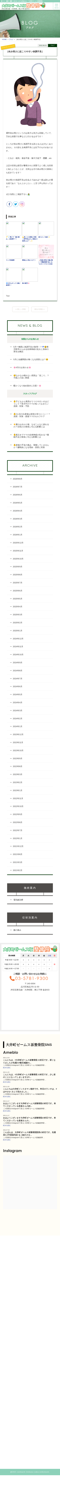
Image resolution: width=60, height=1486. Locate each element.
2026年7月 (17, 487)
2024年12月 (18, 639)
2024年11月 (18, 646)
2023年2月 (17, 782)
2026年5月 (17, 503)
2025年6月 (17, 591)
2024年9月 (17, 662)
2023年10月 (18, 750)
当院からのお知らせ (30, 339)
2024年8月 (17, 670)
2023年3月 (17, 774)
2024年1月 (17, 726)
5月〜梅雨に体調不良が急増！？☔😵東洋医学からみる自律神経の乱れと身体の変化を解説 (31, 349)
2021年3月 (17, 862)
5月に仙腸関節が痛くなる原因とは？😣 (30, 359)
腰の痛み (17, 930)
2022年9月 (17, 814)
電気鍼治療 (18, 900)
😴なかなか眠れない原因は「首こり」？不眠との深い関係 (31, 376)
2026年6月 (17, 495)
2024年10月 (18, 654)
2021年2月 (17, 870)
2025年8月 (17, 575)
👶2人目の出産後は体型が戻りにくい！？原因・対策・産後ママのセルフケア (31, 415)
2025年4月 (17, 606)
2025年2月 (17, 622)
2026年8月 (17, 479)
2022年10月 (18, 806)
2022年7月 (17, 830)
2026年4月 (17, 511)
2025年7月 (17, 583)
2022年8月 (17, 822)
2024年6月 (17, 686)
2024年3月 (17, 710)
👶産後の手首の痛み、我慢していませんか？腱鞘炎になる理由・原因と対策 (31, 446)
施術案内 (30, 887)
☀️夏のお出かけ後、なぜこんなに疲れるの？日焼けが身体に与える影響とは (31, 425)
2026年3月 (17, 519)
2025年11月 (18, 551)
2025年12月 (18, 543)
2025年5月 (17, 599)
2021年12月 (18, 846)
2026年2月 (17, 527)
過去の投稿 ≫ (39, 309)
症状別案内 (30, 917)
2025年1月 (17, 631)
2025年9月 (17, 567)
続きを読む (7, 1067)
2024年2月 (17, 718)
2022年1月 (17, 838)
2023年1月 (17, 790)
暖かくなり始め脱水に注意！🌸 (27, 386)
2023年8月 (17, 766)
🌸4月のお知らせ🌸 (22, 367)
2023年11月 (18, 742)
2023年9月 (17, 758)
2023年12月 (18, 734)
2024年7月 (17, 678)
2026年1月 (17, 535)
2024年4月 (17, 702)
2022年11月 (18, 798)
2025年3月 (17, 614)
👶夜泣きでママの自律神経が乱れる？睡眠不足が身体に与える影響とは (31, 436)
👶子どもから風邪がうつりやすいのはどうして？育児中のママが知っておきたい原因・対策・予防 (31, 403)
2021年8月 (17, 854)
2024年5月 (17, 694)
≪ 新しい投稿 (20, 309)
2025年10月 (18, 559)
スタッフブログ (30, 393)
